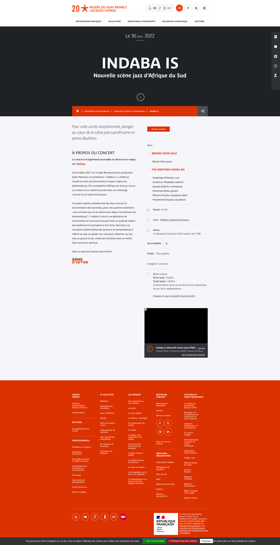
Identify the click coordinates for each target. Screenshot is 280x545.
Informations (275, 46)
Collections (114, 21)
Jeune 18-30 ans (107, 413)
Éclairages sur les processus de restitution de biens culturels (191, 416)
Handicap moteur (75, 516)
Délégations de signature (162, 468)
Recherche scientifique (174, 21)
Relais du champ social (107, 424)
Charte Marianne (79, 487)
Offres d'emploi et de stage (191, 492)
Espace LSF (113, 516)
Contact (159, 411)
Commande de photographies (78, 481)
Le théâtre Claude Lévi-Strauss (136, 461)
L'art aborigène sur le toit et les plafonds (137, 473)
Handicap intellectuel (104, 516)
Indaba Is (154, 111)
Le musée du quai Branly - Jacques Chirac (190, 406)
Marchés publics (79, 492)
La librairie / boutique (137, 418)
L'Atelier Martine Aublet (135, 454)
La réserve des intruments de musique (134, 446)
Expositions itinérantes (77, 453)
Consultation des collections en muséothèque (79, 468)
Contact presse (78, 413)
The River (132, 430)
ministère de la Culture (189, 526)
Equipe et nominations (189, 485)
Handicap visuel (85, 516)
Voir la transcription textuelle (193, 355)
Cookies (159, 489)
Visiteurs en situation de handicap (159, 8)
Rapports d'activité (188, 478)
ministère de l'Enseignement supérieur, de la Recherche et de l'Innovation (193, 530)
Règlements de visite (165, 484)
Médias (275, 66)
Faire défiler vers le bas (140, 97)
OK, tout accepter (155, 541)
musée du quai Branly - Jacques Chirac (99, 8)
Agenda (275, 56)
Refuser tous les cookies (184, 541)
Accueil (77, 111)
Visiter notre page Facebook (188, 8)
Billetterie (275, 37)
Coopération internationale (190, 452)
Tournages (76, 475)
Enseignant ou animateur (106, 407)
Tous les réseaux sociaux (163, 443)
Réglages (206, 541)
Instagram (204, 8)
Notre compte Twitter (196, 8)
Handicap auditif (94, 516)
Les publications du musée (80, 430)
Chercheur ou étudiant (106, 452)
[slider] (195, 339)
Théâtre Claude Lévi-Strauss (174, 219)
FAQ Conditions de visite (191, 464)
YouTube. (81, 163)
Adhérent (104, 401)
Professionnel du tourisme (107, 431)
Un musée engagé (188, 434)
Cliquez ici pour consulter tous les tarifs (174, 296)
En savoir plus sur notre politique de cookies (234, 541)
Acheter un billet (158, 128)
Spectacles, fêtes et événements (129, 111)
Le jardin (132, 408)
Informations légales (165, 462)
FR (179, 8)
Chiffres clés (189, 458)
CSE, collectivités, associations (107, 438)
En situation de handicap (107, 445)
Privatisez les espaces (81, 447)
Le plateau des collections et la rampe (135, 437)
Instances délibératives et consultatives (191, 426)
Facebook (160, 423)
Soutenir (199, 21)
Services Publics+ (187, 471)
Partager (203, 111)
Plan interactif (275, 75)
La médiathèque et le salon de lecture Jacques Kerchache (137, 481)
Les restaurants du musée (136, 424)
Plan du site (161, 474)
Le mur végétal (134, 413)
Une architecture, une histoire (136, 402)
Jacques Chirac (190, 498)
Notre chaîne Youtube (168, 431)
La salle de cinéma (136, 467)
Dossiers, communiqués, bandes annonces (79, 406)
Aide (158, 479)
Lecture (150, 349)
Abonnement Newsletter (161, 405)
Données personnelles (161, 495)
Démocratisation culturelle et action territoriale (191, 443)
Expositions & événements (141, 21)
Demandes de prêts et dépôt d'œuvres (80, 460)
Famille (103, 418)
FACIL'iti (123, 516)
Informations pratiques (88, 21)
